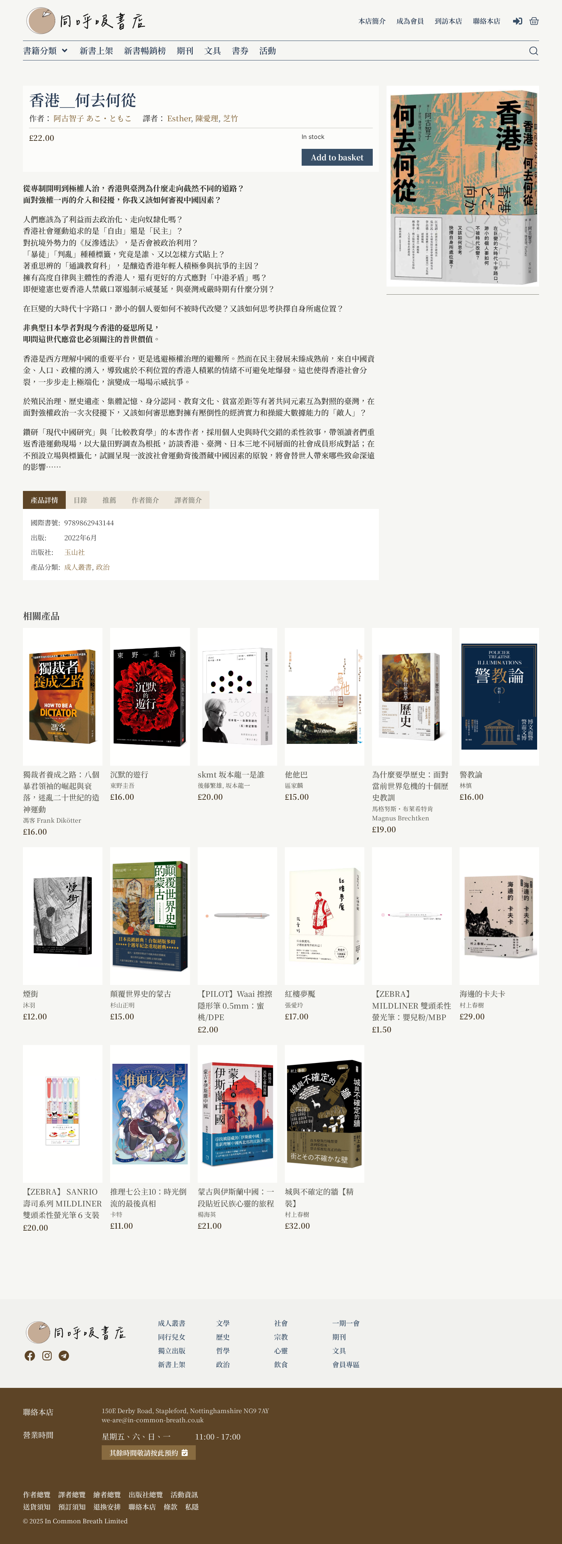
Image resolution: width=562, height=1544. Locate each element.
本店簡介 (372, 21)
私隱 (192, 1506)
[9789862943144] (463, 186)
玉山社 (74, 552)
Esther (179, 118)
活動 (267, 50)
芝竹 (230, 118)
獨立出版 (171, 1350)
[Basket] (534, 21)
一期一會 (346, 1323)
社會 (281, 1323)
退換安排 (107, 1506)
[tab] (44, 500)
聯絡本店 (486, 21)
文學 (223, 1323)
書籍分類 (40, 50)
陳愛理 (206, 118)
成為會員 (410, 21)
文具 (212, 50)
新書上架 (96, 50)
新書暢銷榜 (145, 50)
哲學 (223, 1350)
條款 (170, 1506)
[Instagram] (47, 1356)
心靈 (281, 1350)
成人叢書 (78, 567)
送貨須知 (36, 1506)
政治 (103, 567)
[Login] (518, 21)
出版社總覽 (145, 1494)
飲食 (281, 1364)
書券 (240, 50)
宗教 (281, 1336)
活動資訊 (184, 1494)
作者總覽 (36, 1494)
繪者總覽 (107, 1494)
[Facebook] (30, 1356)
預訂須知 (72, 1506)
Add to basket (337, 157)
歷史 (223, 1336)
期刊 (185, 50)
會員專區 (346, 1364)
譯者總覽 (72, 1494)
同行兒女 (171, 1336)
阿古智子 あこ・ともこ (93, 118)
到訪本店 (448, 21)
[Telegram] (64, 1356)
